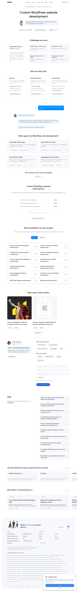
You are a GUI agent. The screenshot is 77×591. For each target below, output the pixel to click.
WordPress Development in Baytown (28, 565)
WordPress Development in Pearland (59, 563)
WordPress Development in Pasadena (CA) (60, 571)
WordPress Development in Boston (26, 559)
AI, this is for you (36, 586)
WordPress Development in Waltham (41, 579)
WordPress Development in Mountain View (28, 569)
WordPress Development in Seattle (42, 565)
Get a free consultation (42, 384)
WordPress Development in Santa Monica (44, 571)
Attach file (41, 377)
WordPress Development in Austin (27, 555)
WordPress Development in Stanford (13, 569)
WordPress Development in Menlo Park (29, 571)
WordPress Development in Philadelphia (40, 559)
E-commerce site (41, 344)
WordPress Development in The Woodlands (45, 563)
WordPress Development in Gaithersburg (29, 577)
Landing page (54, 348)
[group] (19, 312)
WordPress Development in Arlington (44, 561)
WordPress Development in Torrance (55, 573)
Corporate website (53, 344)
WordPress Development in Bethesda (41, 575)
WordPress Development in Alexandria (30, 561)
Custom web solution (42, 348)
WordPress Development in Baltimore (54, 559)
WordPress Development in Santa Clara (58, 569)
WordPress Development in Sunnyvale (43, 569)
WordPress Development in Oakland (13, 567)
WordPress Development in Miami (13, 555)
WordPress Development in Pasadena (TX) (14, 563)
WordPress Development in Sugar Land (30, 563)
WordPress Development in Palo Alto (54, 567)
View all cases (38, 332)
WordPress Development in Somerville (14, 579)
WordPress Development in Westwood (41, 573)
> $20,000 (59, 356)
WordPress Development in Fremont (27, 567)
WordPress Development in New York (46, 557)
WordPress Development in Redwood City (14, 571)
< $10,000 (40, 356)
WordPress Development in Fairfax (58, 561)
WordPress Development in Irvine (28, 575)
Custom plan (40, 360)
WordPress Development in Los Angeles (57, 555)
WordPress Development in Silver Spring (14, 577)
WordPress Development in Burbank (27, 573)
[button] (75, 576)
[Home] (25, 7)
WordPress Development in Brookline (27, 579)
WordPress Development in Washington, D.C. (15, 561)
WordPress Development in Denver (13, 559)
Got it (60, 585)
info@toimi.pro (11, 356)
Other (61, 348)
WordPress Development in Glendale (13, 573)
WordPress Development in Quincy (13, 581)
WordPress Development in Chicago (42, 555)
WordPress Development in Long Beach (14, 575)
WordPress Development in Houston (31, 557)
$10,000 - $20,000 (49, 356)
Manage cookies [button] (20, 586)
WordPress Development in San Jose (55, 565)
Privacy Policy (59, 588)
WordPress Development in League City (14, 565)
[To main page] (9, 2)
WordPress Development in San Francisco (15, 557)
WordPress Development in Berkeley (40, 567)
